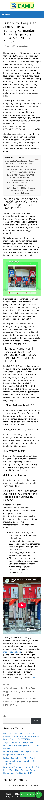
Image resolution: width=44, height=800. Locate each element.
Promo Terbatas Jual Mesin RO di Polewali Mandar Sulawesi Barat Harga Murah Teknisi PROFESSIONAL (21, 736)
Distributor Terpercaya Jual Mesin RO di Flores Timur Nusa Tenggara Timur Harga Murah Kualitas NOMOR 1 (21, 770)
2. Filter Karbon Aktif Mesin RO (21, 180)
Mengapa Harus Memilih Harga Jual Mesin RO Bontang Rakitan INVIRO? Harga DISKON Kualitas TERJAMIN (21, 172)
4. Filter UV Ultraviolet (18, 185)
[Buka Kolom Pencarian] (40, 14)
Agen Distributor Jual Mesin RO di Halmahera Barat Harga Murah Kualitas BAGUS (21, 746)
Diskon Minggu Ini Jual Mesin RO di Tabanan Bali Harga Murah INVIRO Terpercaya (19, 761)
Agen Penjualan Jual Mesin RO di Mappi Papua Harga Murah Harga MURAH (19, 691)
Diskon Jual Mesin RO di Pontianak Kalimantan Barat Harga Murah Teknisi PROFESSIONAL (20, 701)
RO (7, 685)
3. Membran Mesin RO (18, 183)
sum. (34, 677)
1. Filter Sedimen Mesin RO (20, 177)
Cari (5, 716)
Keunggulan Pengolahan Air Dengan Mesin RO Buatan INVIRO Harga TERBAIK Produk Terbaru (20, 164)
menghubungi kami (12, 652)
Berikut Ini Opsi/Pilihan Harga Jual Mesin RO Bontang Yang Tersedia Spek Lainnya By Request (22, 190)
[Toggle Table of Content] (35, 158)
